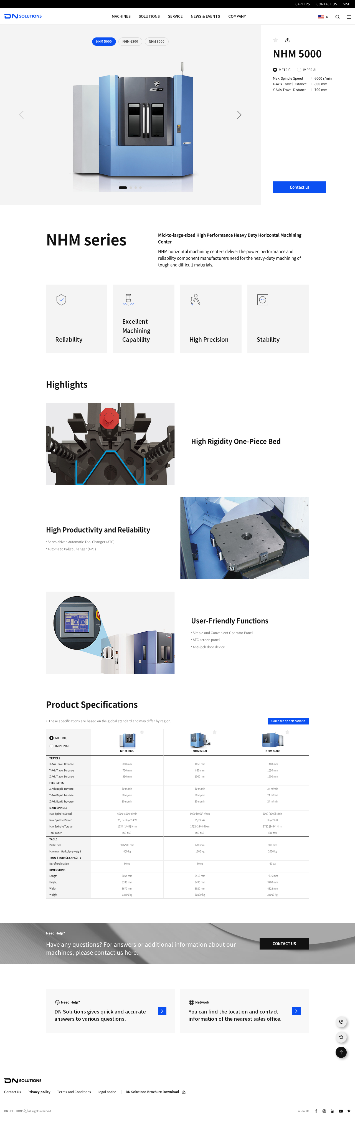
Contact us (300, 187)
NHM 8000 (156, 41)
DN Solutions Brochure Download (152, 1092)
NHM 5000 (104, 41)
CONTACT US (284, 943)
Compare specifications (288, 721)
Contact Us (12, 1091)
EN (322, 16)
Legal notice (107, 1091)
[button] (239, 115)
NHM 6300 (130, 41)
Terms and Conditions (74, 1091)
